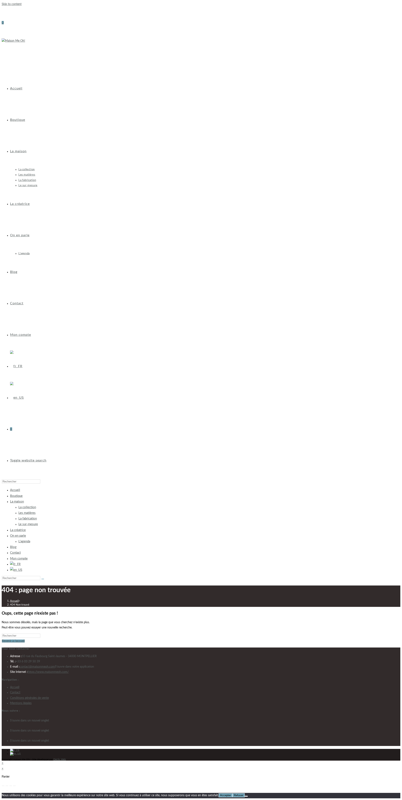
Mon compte (19, 558)
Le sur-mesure (28, 524)
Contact (15, 552)
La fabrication (27, 518)
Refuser (238, 795)
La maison (17, 501)
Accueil (15, 490)
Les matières (27, 512)
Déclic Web (59, 759)
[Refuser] (246, 796)
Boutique (16, 496)
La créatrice (18, 530)
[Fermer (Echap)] (14, 785)
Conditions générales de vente (29, 698)
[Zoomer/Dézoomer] (3, 785)
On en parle (18, 535)
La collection (27, 507)
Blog (13, 547)
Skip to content (12, 4)
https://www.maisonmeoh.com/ (48, 672)
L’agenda (24, 541)
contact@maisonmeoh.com (37, 666)
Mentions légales (21, 703)
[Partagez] (10, 785)
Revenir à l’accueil (13, 641)
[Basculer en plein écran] (6, 785)
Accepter (225, 795)
